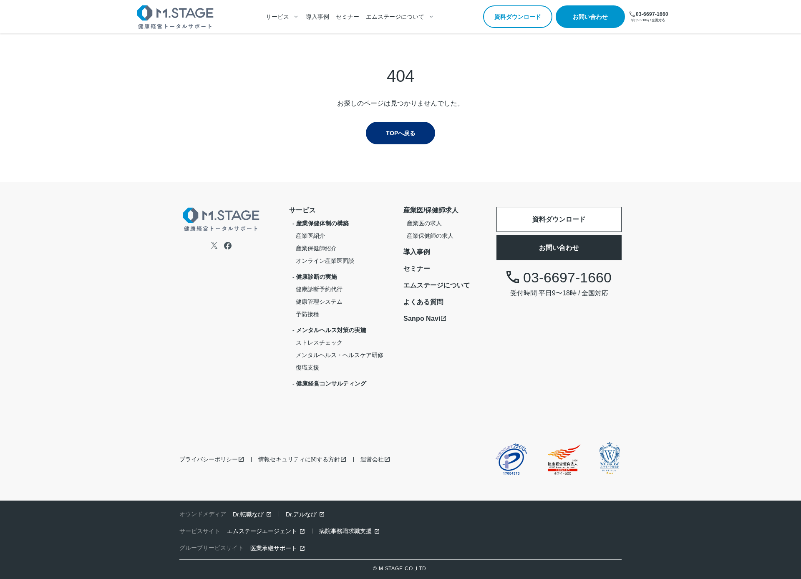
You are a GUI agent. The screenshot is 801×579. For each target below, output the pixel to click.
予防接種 (307, 314)
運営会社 (372, 459)
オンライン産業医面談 (325, 260)
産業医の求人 (424, 223)
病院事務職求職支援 (345, 531)
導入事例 (317, 16)
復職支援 (307, 367)
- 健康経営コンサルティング (329, 383)
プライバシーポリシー (208, 459)
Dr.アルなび (301, 514)
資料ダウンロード (517, 16)
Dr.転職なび (248, 514)
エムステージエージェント (262, 531)
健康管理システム (319, 301)
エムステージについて (436, 285)
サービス (302, 210)
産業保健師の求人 (430, 235)
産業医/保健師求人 (430, 210)
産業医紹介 (310, 235)
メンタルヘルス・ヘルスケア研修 (339, 355)
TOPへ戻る (401, 133)
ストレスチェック (319, 342)
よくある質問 (423, 301)
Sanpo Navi (421, 318)
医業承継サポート (273, 548)
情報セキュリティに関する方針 (299, 459)
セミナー (347, 16)
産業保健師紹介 (316, 248)
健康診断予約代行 (319, 289)
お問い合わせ (590, 16)
